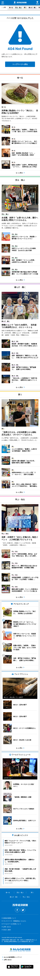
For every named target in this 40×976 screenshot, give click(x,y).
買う (25, 7)
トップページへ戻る (20, 64)
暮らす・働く (32, 7)
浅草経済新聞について (9, 918)
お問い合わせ (7, 927)
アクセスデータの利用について (12, 924)
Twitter (23, 910)
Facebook (17, 910)
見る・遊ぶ (18, 7)
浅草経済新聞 (20, 2)
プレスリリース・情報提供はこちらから (14, 921)
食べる (11, 7)
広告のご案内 (7, 930)
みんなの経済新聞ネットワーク (20, 949)
